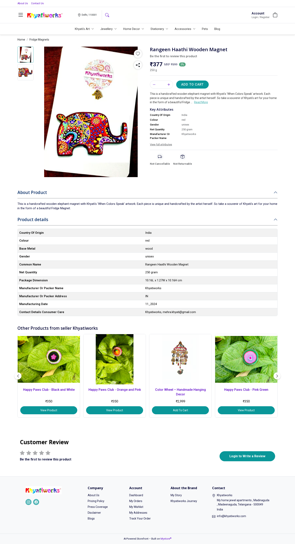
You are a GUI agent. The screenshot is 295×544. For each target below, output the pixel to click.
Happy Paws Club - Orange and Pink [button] (114, 390)
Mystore (166, 538)
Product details (32, 219)
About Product (32, 192)
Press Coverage (98, 506)
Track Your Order (140, 518)
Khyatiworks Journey (184, 501)
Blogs (91, 518)
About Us (22, 3)
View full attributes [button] (161, 144)
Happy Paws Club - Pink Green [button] (246, 390)
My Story (176, 495)
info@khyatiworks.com (231, 516)
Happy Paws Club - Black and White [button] (49, 390)
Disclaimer (94, 512)
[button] (20, 15)
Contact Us (37, 3)
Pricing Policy (96, 501)
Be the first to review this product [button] (173, 56)
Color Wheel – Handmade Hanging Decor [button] (180, 392)
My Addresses (138, 512)
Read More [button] (201, 102)
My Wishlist (136, 506)
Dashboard (136, 495)
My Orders (135, 501)
